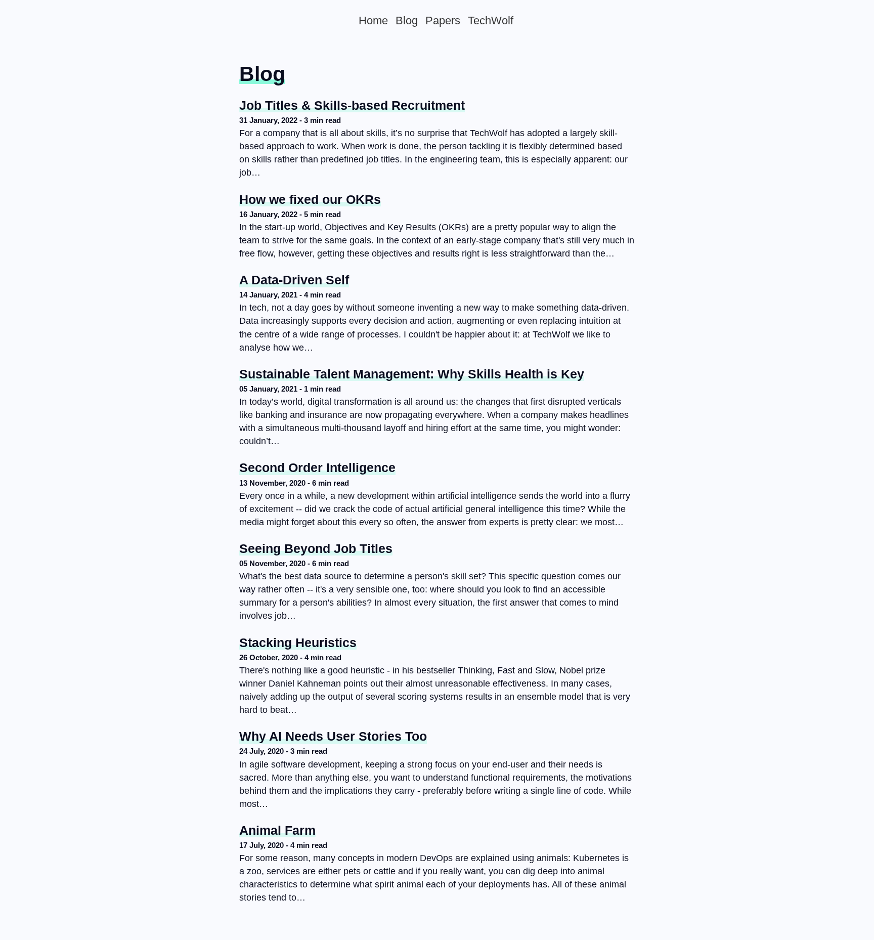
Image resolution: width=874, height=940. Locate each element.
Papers (442, 20)
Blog (407, 20)
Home (373, 20)
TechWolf (490, 20)
